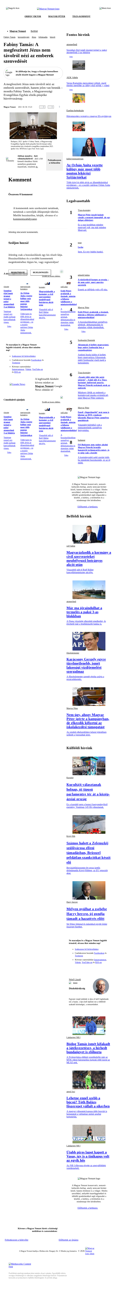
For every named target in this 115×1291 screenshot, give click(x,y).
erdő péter (64, 287)
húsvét (52, 37)
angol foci (70, 1092)
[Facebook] (47, 358)
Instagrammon (18, 369)
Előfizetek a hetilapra (88, 506)
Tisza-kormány (84, 210)
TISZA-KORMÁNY (81, 16)
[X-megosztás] (73, 107)
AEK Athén (72, 77)
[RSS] (58, 362)
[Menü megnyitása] (105, 8)
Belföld (34, 31)
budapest (81, 440)
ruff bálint (70, 546)
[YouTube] (53, 362)
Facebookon (36, 360)
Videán (28, 369)
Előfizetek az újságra (68, 1240)
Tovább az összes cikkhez (51, 402)
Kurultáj (70, 778)
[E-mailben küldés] (67, 107)
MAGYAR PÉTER (56, 16)
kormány (42, 287)
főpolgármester (72, 653)
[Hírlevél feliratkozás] (58, 354)
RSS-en (17, 372)
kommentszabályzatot (25, 218)
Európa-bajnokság (75, 110)
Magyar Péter (83, 307)
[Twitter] (58, 358)
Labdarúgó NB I (73, 1037)
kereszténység (23, 37)
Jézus (34, 37)
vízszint (6, 287)
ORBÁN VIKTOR (33, 16)
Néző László (75, 979)
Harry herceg (72, 902)
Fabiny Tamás (9, 37)
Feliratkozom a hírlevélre (54, 161)
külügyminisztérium (74, 159)
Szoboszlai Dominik (86, 340)
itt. (37, 167)
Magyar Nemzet (18, 31)
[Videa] (47, 362)
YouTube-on (37, 369)
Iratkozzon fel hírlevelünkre (24, 356)
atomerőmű (71, 44)
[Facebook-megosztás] (79, 107)
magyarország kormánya (25, 288)
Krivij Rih (70, 836)
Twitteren (16, 363)
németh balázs (84, 275)
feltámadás (42, 37)
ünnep (75, 983)
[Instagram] (53, 358)
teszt (80, 243)
